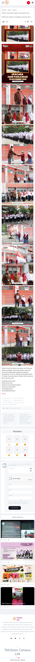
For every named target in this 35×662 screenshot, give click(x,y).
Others (9, 10)
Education (4, 10)
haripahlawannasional (18, 400)
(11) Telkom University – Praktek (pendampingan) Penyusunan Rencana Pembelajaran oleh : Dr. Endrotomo (14, 534)
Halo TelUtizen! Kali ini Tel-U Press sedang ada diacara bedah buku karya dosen (9, 419)
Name (10, 484)
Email (10, 490)
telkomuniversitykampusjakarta (9, 404)
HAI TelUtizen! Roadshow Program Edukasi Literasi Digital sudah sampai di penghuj (25, 419)
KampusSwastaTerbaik (8, 402)
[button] (2, 2)
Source (4, 394)
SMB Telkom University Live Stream (13, 603)
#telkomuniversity (7, 398)
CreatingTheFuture (7, 400)
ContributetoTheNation (18, 398)
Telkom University (15, 660)
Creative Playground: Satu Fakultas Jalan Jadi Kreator (16, 580)
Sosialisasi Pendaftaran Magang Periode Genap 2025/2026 (17, 558)
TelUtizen (14, 10)
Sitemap (23, 660)
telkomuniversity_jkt (19, 402)
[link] (31, 21)
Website (11, 495)
